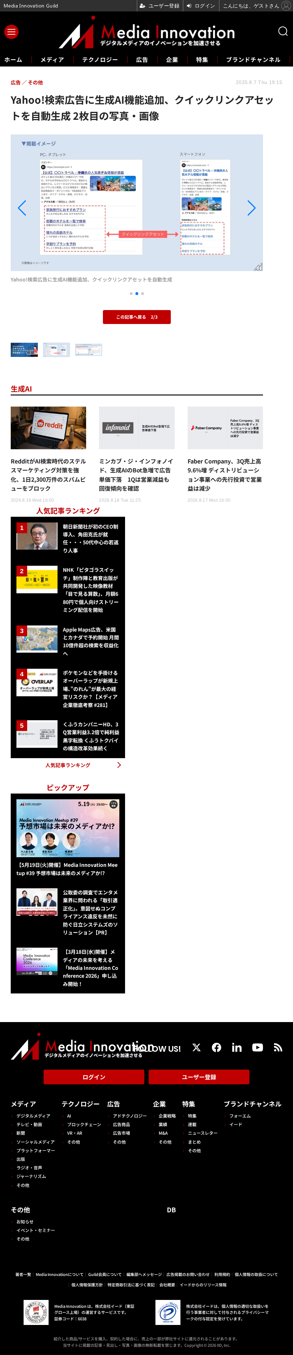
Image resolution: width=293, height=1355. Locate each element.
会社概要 (167, 1284)
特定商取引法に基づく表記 (131, 1284)
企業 (172, 59)
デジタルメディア (33, 1116)
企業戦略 (167, 1116)
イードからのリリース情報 (203, 1284)
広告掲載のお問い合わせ (188, 1274)
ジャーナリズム (31, 1176)
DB (171, 1209)
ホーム (13, 59)
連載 (192, 1124)
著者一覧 (23, 1274)
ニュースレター (203, 1133)
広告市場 (121, 1133)
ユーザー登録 (199, 1076)
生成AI (21, 388)
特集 (202, 59)
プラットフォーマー (35, 1150)
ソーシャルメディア (35, 1142)
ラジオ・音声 (29, 1167)
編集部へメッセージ (144, 1274)
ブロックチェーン (84, 1124)
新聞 (20, 1133)
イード (235, 1124)
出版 (20, 1159)
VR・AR (74, 1133)
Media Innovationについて (60, 1274)
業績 (163, 1124)
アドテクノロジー (130, 1116)
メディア (52, 59)
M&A (163, 1133)
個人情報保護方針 (87, 1284)
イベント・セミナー (35, 1230)
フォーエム (240, 1116)
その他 (22, 1185)
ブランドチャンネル (253, 59)
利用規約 (222, 1274)
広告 (142, 59)
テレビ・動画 (29, 1124)
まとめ (194, 1142)
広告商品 (121, 1124)
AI (69, 1116)
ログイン (94, 1076)
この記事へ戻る (137, 317)
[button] (48, 208)
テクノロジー (100, 59)
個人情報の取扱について (256, 1274)
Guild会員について (105, 1274)
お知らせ (25, 1221)
